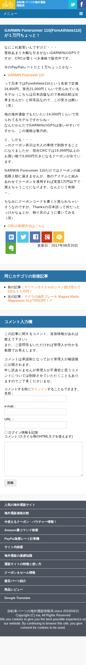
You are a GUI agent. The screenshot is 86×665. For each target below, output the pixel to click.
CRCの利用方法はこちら (26, 226)
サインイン (39, 389)
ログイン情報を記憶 (23, 432)
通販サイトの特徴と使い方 (22, 564)
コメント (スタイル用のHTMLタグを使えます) (38, 436)
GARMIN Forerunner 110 (26, 75)
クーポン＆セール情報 (19, 572)
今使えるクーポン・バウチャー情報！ (30, 521)
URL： (9, 419)
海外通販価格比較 (16, 513)
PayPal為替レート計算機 (21, 538)
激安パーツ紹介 (15, 581)
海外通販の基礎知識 (18, 555)
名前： (9, 393)
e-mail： (10, 406)
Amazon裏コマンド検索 (21, 530)
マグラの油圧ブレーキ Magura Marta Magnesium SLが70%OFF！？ (43, 299)
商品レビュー (13, 589)
